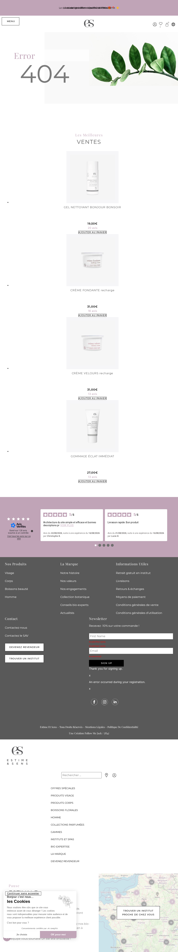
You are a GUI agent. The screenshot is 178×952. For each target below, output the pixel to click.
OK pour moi (58, 934)
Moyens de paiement (131, 597)
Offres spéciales (63, 788)
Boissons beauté (16, 589)
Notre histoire (69, 573)
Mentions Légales (95, 727)
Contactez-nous (16, 627)
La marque (58, 853)
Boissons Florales (64, 810)
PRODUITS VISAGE (62, 795)
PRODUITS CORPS (62, 802)
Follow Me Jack (93, 733)
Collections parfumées (67, 824)
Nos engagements (73, 589)
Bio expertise (60, 846)
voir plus (67, 525)
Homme (11, 597)
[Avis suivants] (170, 525)
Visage (9, 573)
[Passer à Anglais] (173, 24)
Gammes (56, 832)
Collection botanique (75, 597)
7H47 (106, 733)
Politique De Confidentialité (122, 727)
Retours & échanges (130, 589)
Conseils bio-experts (74, 605)
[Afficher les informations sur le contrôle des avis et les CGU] (32, 531)
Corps (9, 581)
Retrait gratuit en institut (133, 573)
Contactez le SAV (16, 635)
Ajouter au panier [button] (92, 232)
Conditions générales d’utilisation (139, 613)
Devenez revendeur (65, 861)
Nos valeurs (68, 581)
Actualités (67, 613)
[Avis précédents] (37, 525)
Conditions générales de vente (137, 605)
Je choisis (21, 934)
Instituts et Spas (62, 839)
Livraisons (122, 581)
